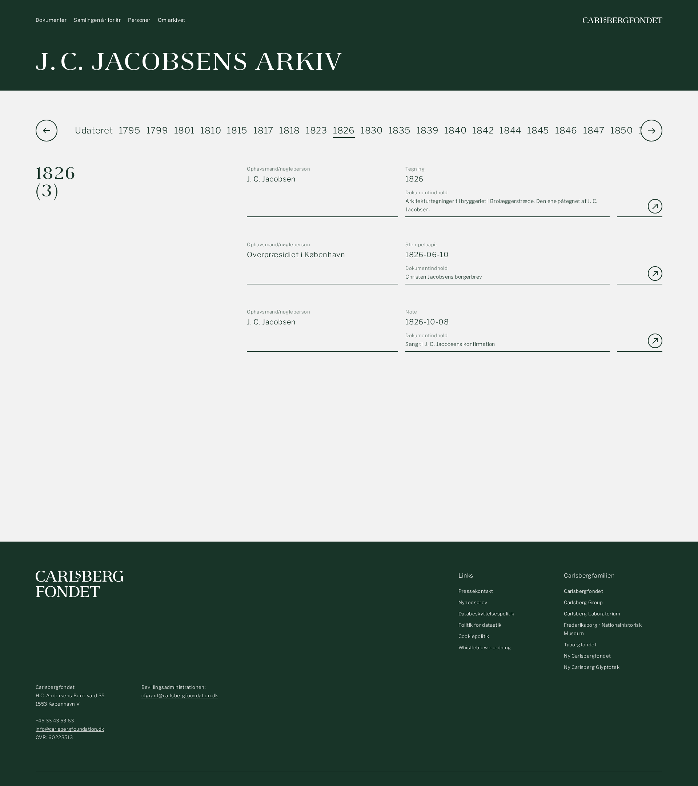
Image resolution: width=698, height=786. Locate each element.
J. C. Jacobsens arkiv (189, 62)
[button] (651, 130)
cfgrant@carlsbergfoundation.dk (179, 695)
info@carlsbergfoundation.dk (70, 729)
